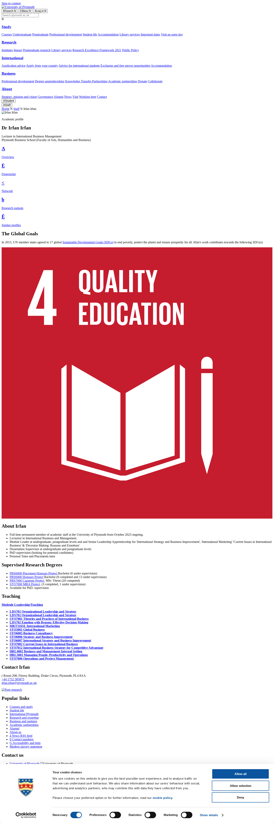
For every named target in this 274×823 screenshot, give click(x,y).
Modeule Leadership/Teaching (22, 604)
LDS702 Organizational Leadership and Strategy (43, 615)
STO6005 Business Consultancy (31, 633)
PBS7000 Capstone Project (27, 580)
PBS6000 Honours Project (26, 577)
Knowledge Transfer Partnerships (86, 81)
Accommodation (108, 34)
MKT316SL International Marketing (35, 626)
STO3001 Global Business (27, 629)
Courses (7, 34)
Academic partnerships (122, 81)
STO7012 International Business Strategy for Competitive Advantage (56, 647)
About (7, 89)
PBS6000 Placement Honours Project (34, 573)
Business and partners (23, 721)
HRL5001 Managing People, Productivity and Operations (49, 655)
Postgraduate (40, 34)
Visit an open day (172, 34)
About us (15, 732)
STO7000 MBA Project (25, 584)
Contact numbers (21, 739)
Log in (40, 10)
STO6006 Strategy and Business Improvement (41, 637)
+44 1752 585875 (13, 679)
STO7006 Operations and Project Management (42, 658)
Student (8, 100)
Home (5, 109)
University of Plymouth (24, 763)
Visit (75, 96)
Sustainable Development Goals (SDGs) (88, 242)
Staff (7, 104)
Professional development (65, 34)
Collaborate (155, 81)
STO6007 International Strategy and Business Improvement (50, 640)
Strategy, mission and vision (19, 96)
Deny (240, 797)
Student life (90, 34)
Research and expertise (24, 717)
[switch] (115, 815)
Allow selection (240, 785)
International (12, 58)
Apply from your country (42, 65)
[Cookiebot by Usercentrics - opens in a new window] (26, 815)
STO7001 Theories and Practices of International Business (49, 618)
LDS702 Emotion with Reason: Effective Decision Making (49, 622)
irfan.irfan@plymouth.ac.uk (19, 683)
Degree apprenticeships (49, 81)
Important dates (150, 34)
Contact (102, 96)
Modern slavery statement (26, 746)
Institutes (7, 50)
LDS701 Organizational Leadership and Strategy (43, 611)
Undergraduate (22, 34)
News (68, 96)
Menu (25, 10)
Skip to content (11, 3)
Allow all (240, 774)
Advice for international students (79, 65)
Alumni (58, 96)
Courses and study (21, 706)
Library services (130, 34)
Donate (142, 81)
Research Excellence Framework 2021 (96, 50)
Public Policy (130, 50)
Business (8, 73)
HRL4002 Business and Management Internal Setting (46, 651)
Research (9, 42)
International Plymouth (24, 714)
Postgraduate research (37, 50)
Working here (87, 96)
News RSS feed (21, 735)
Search (9, 10)
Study (6, 27)
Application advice (13, 65)
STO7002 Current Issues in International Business (44, 644)
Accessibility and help (25, 743)
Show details (209, 815)
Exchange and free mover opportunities (125, 65)
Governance (45, 96)
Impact (18, 50)
